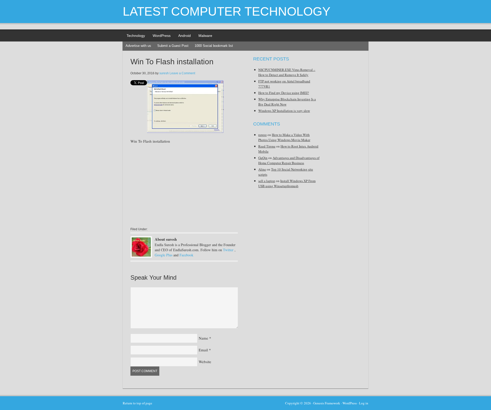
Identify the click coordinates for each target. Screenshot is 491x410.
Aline (262, 169)
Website (205, 361)
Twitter (228, 249)
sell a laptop (266, 180)
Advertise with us (138, 46)
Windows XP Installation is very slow (284, 110)
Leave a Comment (182, 73)
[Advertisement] (173, 185)
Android (184, 36)
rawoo (262, 134)
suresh (164, 73)
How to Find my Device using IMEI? (283, 92)
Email (203, 349)
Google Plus (163, 255)
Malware (205, 36)
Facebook (186, 255)
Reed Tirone (266, 146)
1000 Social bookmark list (214, 46)
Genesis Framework (326, 403)
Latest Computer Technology (226, 11)
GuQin (262, 157)
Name (203, 338)
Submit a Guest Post (172, 46)
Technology (136, 36)
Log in (363, 403)
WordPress (162, 36)
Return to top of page (137, 403)
